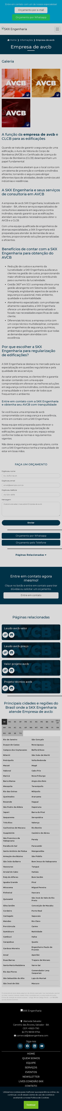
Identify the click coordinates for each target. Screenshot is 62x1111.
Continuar (31, 1105)
